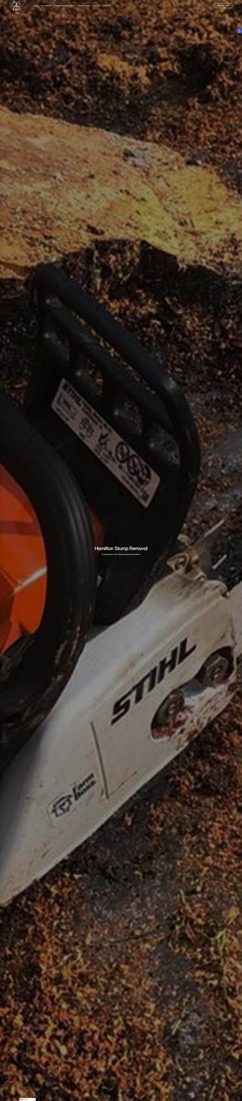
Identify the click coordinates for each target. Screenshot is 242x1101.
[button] (239, 30)
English (25, 1099)
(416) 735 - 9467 (223, 6)
